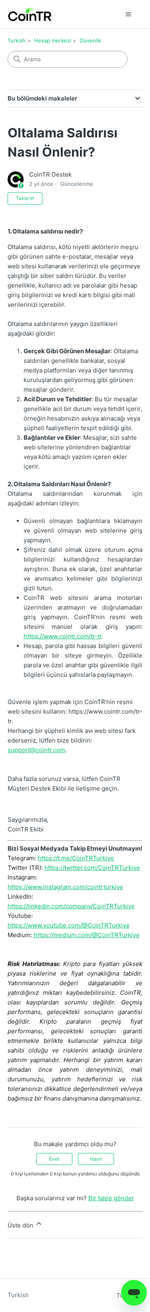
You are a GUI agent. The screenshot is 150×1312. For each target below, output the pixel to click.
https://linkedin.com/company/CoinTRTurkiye (71, 906)
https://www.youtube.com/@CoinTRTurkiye (69, 925)
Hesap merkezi (52, 40)
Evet (54, 1159)
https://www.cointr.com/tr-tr (63, 636)
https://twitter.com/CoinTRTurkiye (92, 867)
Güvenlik (90, 40)
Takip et (25, 198)
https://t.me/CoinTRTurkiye (76, 858)
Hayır (96, 1159)
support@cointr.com (36, 750)
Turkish (17, 40)
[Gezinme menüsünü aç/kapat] (128, 14)
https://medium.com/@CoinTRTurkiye (87, 935)
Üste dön (21, 1225)
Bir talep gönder (111, 1198)
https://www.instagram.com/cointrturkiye (65, 887)
